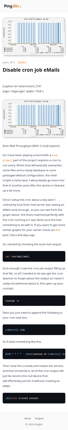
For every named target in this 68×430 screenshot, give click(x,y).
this (58, 230)
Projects (39, 418)
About (27, 418)
